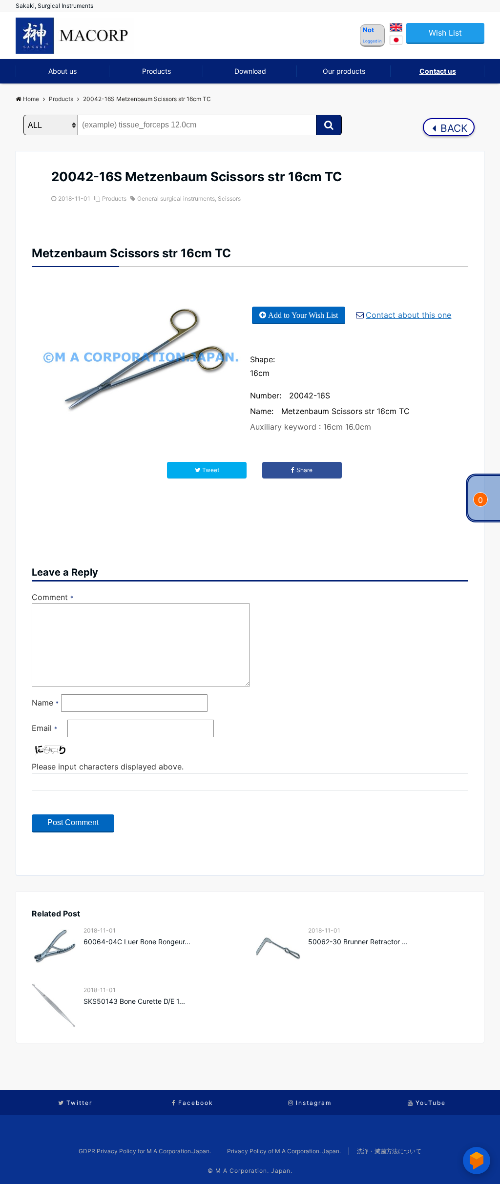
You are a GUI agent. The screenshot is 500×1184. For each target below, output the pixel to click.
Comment (52, 597)
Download (250, 71)
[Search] (329, 125)
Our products (344, 71)
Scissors (229, 198)
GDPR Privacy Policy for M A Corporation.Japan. (145, 1151)
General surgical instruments (176, 198)
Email (44, 728)
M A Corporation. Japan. (253, 1170)
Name (45, 702)
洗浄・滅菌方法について (389, 1151)
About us (62, 71)
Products (156, 71)
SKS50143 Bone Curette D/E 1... (134, 1001)
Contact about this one (408, 315)
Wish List (445, 33)
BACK (453, 128)
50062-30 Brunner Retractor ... (358, 941)
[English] (396, 29)
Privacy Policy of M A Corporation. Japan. (284, 1151)
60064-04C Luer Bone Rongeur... (136, 941)
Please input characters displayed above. (108, 766)
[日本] (396, 41)
